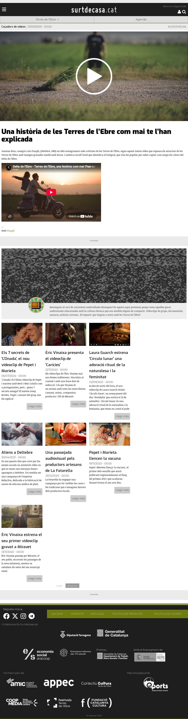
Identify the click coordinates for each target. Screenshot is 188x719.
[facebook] (6, 617)
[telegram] (31, 617)
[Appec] (59, 684)
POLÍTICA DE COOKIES (168, 613)
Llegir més (34, 406)
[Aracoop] (38, 655)
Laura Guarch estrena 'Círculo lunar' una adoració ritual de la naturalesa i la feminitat (108, 365)
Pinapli (11, 230)
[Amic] (22, 684)
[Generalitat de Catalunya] (112, 636)
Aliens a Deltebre (17, 452)
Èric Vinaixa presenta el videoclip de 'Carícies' (64, 358)
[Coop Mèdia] (22, 704)
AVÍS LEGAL (97, 613)
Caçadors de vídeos (13, 26)
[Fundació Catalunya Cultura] (96, 704)
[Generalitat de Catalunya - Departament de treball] (112, 659)
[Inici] (94, 9)
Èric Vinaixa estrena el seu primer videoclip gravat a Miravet (21, 540)
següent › (72, 586)
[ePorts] (155, 684)
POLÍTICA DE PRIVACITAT (128, 613)
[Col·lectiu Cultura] (96, 684)
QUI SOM (57, 613)
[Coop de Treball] (75, 655)
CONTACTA (77, 613)
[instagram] (23, 617)
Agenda (141, 19)
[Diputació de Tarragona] (75, 636)
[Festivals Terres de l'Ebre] (59, 704)
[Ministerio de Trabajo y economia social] (150, 659)
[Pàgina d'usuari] (179, 12)
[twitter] (15, 617)
